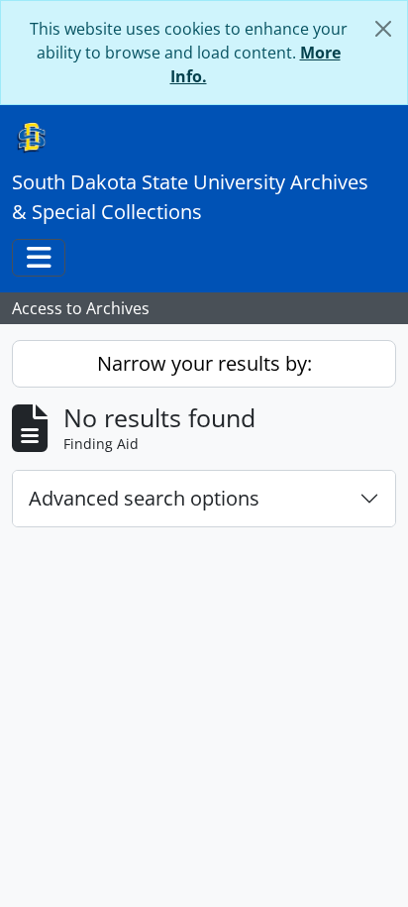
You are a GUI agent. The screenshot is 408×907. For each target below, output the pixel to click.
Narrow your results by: (204, 363)
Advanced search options (144, 498)
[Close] (383, 29)
